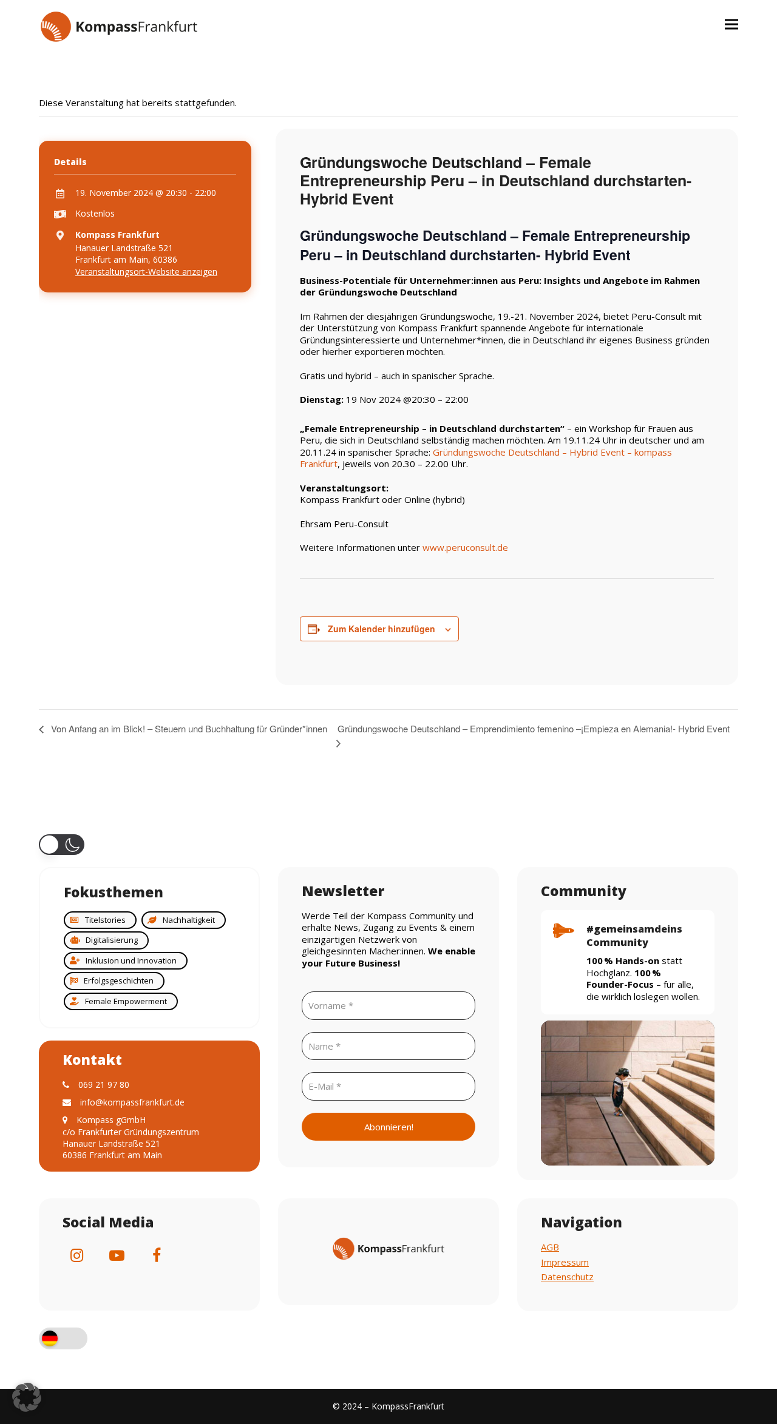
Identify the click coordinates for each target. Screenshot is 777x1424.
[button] (731, 24)
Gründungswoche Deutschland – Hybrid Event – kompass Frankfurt (486, 458)
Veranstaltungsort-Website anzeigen (146, 271)
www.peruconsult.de (465, 547)
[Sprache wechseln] (63, 1340)
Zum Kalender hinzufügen (381, 629)
